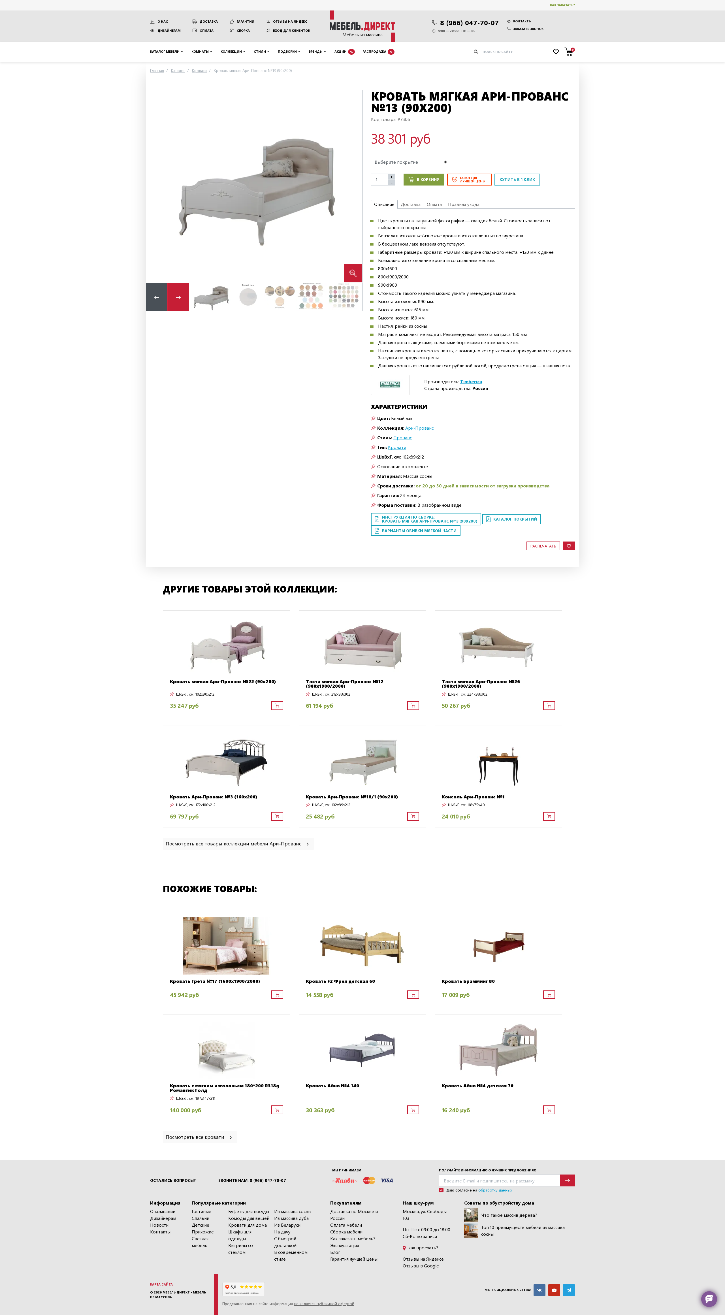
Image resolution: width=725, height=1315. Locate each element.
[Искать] (476, 52)
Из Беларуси (287, 1225)
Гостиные (201, 1211)
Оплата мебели (346, 1225)
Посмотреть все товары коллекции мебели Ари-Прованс (234, 843)
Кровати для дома (247, 1225)
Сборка (243, 30)
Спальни (200, 1218)
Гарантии (245, 21)
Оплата (207, 30)
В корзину (428, 179)
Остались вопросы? (173, 1180)
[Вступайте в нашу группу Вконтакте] (539, 1290)
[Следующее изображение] (353, 186)
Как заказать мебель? (353, 1238)
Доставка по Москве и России (354, 1214)
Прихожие (203, 1232)
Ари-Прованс (419, 428)
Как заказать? (562, 5)
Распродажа (377, 51)
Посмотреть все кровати (196, 1136)
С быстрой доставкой (285, 1241)
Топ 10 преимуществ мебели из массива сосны (523, 1230)
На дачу (282, 1232)
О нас (162, 21)
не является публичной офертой (324, 1303)
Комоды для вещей (248, 1218)
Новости (159, 1225)
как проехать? (422, 1247)
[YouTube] (554, 1290)
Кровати (397, 447)
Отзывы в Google (421, 1266)
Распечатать (543, 546)
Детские (200, 1225)
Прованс (402, 437)
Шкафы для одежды (239, 1235)
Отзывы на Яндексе (423, 1259)
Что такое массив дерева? (509, 1215)
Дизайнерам (169, 30)
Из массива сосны (292, 1211)
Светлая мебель (200, 1241)
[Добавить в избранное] (569, 546)
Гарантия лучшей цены (354, 1259)
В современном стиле (291, 1255)
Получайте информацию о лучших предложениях (487, 1170)
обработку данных (495, 1190)
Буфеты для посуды (248, 1211)
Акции (343, 51)
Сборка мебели (346, 1232)
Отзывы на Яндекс (290, 21)
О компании (162, 1211)
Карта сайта (161, 1284)
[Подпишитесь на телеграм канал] (569, 1290)
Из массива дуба (291, 1218)
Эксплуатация (344, 1245)
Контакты (522, 21)
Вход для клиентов (291, 30)
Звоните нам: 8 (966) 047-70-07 (252, 1180)
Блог (335, 1252)
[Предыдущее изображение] (154, 186)
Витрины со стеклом (240, 1248)
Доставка (209, 21)
